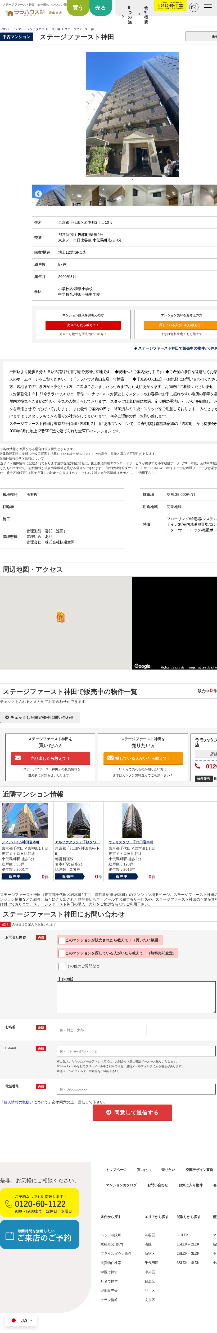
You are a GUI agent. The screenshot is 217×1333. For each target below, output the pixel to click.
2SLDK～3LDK (188, 1254)
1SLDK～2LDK (188, 1244)
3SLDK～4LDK (188, 1263)
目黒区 (150, 1281)
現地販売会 (109, 1291)
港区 (148, 1244)
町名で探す (109, 1281)
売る (100, 8)
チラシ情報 (109, 1300)
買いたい (144, 1170)
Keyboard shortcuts (172, 667)
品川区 (150, 1291)
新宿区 (150, 1254)
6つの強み (130, 17)
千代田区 (152, 1263)
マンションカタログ (121, 1185)
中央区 (150, 1272)
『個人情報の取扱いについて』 (26, 1102)
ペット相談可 (111, 1235)
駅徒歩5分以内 (112, 1244)
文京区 (150, 1300)
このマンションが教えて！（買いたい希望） (113, 940)
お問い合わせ (157, 1185)
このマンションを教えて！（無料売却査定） (121, 953)
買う (78, 8)
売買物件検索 (111, 1263)
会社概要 (146, 14)
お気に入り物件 (191, 1185)
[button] (59, 617)
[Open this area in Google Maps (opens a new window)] (142, 666)
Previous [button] (38, 194)
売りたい (168, 1170)
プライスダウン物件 (116, 1254)
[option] (48, 195)
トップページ (116, 1170)
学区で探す (109, 1272)
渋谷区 (150, 1235)
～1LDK (183, 1235)
